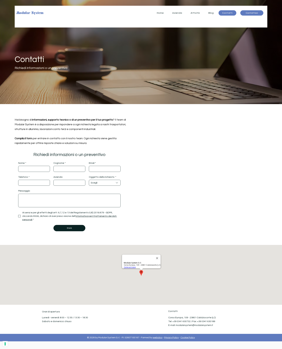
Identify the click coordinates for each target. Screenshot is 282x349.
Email (92, 163)
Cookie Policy (188, 337)
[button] (195, 13)
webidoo (157, 337)
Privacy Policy (171, 337)
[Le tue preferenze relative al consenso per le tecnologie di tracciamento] (5, 344)
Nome (22, 163)
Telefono (24, 177)
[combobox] (105, 183)
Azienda (57, 177)
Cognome (59, 163)
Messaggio (24, 191)
